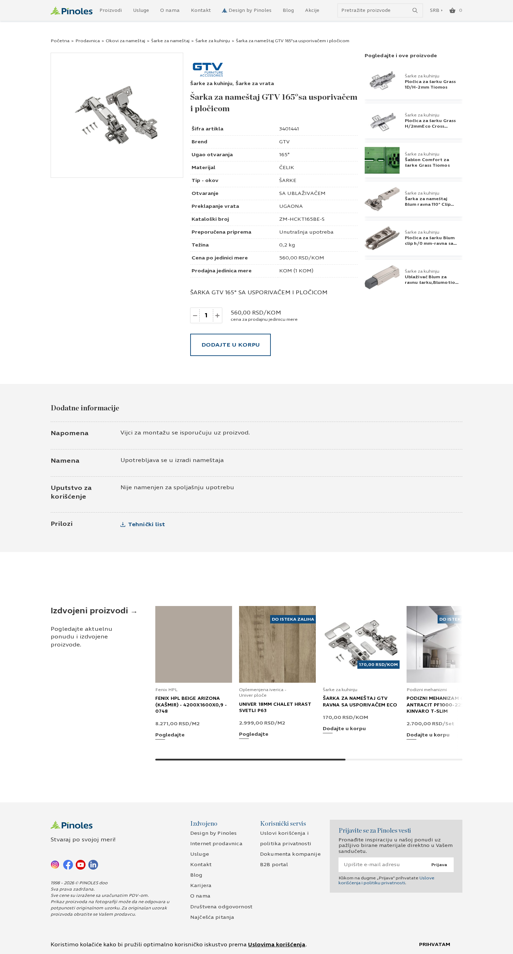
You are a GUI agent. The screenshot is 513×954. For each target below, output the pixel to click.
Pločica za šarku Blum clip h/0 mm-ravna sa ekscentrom (430, 243)
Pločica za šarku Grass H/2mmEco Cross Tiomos (430, 126)
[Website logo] (71, 10)
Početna (60, 40)
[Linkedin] (93, 864)
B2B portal (274, 865)
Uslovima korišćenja (276, 944)
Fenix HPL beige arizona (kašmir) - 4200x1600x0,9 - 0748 (191, 705)
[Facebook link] (68, 864)
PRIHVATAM (434, 944)
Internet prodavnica (216, 844)
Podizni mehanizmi (427, 689)
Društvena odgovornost (221, 907)
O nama (170, 10)
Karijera (200, 885)
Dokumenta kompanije (290, 854)
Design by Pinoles (250, 10)
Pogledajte (170, 735)
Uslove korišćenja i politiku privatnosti (386, 880)
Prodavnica (87, 40)
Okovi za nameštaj (125, 40)
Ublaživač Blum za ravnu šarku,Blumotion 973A (431, 282)
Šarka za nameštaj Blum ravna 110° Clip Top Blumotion (428, 204)
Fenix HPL (166, 689)
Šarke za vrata (255, 83)
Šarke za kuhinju (212, 40)
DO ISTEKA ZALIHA (293, 619)
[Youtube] (81, 864)
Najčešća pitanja (212, 917)
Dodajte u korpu (230, 344)
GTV (284, 142)
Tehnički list (146, 524)
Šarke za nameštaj (170, 40)
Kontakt (201, 10)
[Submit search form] (415, 10)
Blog (288, 10)
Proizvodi (110, 10)
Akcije (312, 10)
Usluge (141, 10)
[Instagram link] (55, 864)
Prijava (439, 864)
